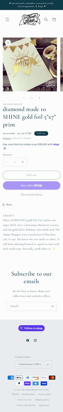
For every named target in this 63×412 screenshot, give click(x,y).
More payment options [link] (31, 194)
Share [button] (9, 204)
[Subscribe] (52, 306)
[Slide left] (23, 97)
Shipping (7, 138)
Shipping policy (42, 399)
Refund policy (28, 394)
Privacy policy (44, 394)
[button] (7, 20)
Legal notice (44, 405)
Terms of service (24, 399)
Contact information (26, 405)
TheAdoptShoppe (30, 389)
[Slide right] (39, 97)
